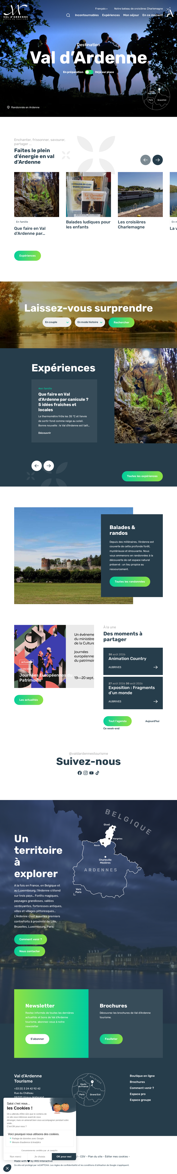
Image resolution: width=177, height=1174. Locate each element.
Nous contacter (29, 951)
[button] (7, 1168)
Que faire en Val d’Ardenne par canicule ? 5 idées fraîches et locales (32, 231)
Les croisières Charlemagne (132, 224)
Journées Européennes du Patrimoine (45, 678)
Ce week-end (111, 728)
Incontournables (87, 15)
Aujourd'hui (152, 721)
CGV (82, 1156)
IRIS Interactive (43, 1161)
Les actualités (28, 699)
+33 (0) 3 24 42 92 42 (27, 1088)
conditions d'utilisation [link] (95, 1165)
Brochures (137, 1082)
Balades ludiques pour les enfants (88, 224)
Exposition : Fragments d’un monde (132, 690)
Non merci (15, 1156)
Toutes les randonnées (130, 581)
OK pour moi (64, 1156)
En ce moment (152, 15)
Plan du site (95, 1156)
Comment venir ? (30, 939)
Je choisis (39, 1156)
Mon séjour (131, 15)
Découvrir (44, 433)
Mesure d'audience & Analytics (26, 1142)
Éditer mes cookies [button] (116, 1156)
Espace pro (138, 1094)
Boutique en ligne (142, 1076)
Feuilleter (111, 1039)
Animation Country (127, 658)
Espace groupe (140, 1100)
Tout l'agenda (118, 721)
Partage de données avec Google (28, 1138)
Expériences (111, 15)
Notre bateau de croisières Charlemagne (138, 8)
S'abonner (37, 1039)
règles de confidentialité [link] (66, 1165)
